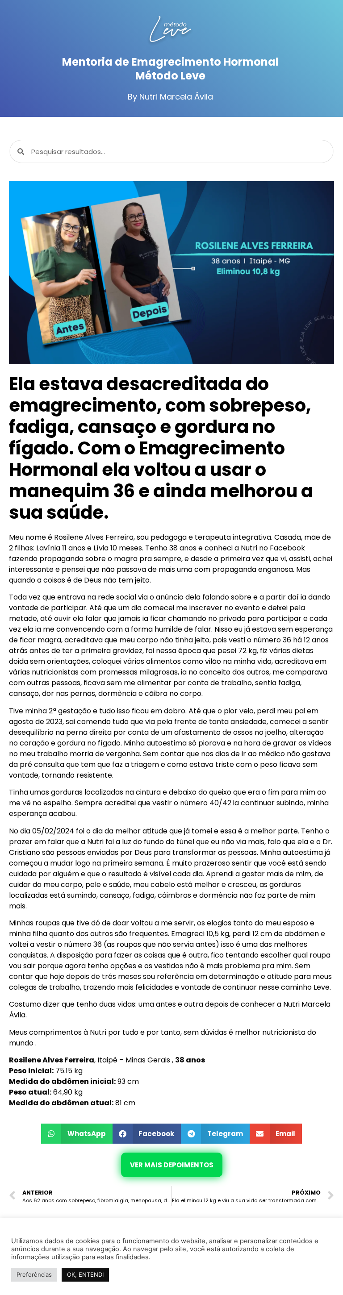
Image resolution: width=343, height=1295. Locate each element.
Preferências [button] (34, 1274)
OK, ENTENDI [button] (85, 1274)
